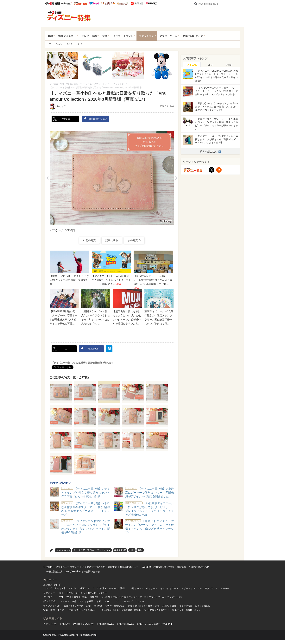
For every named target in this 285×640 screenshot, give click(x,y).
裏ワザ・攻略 (80, 597)
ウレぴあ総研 (52, 3)
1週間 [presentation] (229, 65)
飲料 (81, 601)
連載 (52, 610)
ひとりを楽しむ (202, 606)
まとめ (60, 610)
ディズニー (49, 597)
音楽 (104, 36)
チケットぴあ (50, 624)
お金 (88, 606)
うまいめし (107, 3)
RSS (219, 170)
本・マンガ (142, 588)
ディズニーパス (174, 597)
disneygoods (63, 550)
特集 (45, 610)
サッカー (197, 588)
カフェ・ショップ (123, 601)
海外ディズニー (67, 36)
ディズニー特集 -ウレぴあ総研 (69, 16)
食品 (74, 601)
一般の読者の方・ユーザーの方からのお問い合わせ (73, 571)
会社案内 (48, 567)
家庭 (61, 593)
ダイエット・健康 (143, 606)
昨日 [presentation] (210, 65)
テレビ (48, 588)
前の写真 (91, 240)
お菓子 (90, 601)
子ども (70, 593)
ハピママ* (66, 3)
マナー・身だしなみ (114, 606)
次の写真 (133, 240)
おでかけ (98, 606)
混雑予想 (94, 597)
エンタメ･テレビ (52, 584)
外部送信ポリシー (129, 567)
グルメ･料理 (49, 601)
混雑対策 (105, 597)
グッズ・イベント (123, 36)
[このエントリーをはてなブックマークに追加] (109, 348)
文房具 (165, 606)
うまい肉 (137, 3)
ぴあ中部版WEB (125, 624)
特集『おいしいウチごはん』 (82, 610)
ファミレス (141, 601)
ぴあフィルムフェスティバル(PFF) (155, 624)
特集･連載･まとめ (193, 36)
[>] (176, 178)
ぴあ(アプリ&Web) (70, 624)
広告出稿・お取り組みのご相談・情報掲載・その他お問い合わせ (175, 567)
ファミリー (49, 593)
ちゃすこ (61, 106)
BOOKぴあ (88, 624)
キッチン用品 (185, 606)
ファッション (146, 36)
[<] (47, 178)
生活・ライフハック (73, 606)
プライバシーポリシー (67, 567)
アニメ (91, 588)
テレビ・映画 (89, 36)
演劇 (122, 588)
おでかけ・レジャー (97, 593)
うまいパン (122, 3)
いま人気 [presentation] (192, 64)
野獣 (140, 550)
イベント (164, 588)
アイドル (73, 588)
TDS (68, 597)
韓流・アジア (211, 588)
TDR (50, 36)
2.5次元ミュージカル (107, 588)
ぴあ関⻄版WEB (105, 624)
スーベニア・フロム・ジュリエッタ (92, 550)
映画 (82, 588)
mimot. (94, 3)
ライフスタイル (51, 605)
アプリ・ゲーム (168, 36)
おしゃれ (80, 593)
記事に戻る (111, 240)
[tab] (192, 64)
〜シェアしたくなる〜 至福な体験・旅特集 (120, 610)
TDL (61, 597)
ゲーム (154, 588)
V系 (64, 588)
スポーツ (185, 588)
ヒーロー (225, 588)
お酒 (98, 601)
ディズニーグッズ (137, 597)
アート (175, 588)
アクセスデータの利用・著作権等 (99, 567)
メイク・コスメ (74, 44)
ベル (132, 550)
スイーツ (64, 601)
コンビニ (108, 601)
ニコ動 (131, 588)
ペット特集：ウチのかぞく (156, 610)
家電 (157, 606)
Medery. (151, 3)
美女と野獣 (120, 550)
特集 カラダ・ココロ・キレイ (186, 610)
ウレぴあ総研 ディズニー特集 (80, 3)
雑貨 (174, 606)
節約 (130, 606)
